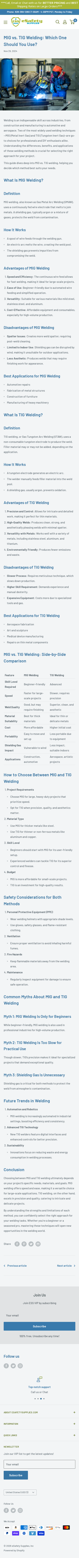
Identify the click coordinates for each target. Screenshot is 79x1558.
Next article (64, 1265)
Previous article (17, 1265)
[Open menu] (5, 22)
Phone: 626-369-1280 (18, 11)
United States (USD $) (17, 1492)
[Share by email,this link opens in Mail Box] (38, 1244)
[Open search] (58, 22)
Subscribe (39, 1326)
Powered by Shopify (14, 1550)
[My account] (65, 22)
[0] (72, 22)
